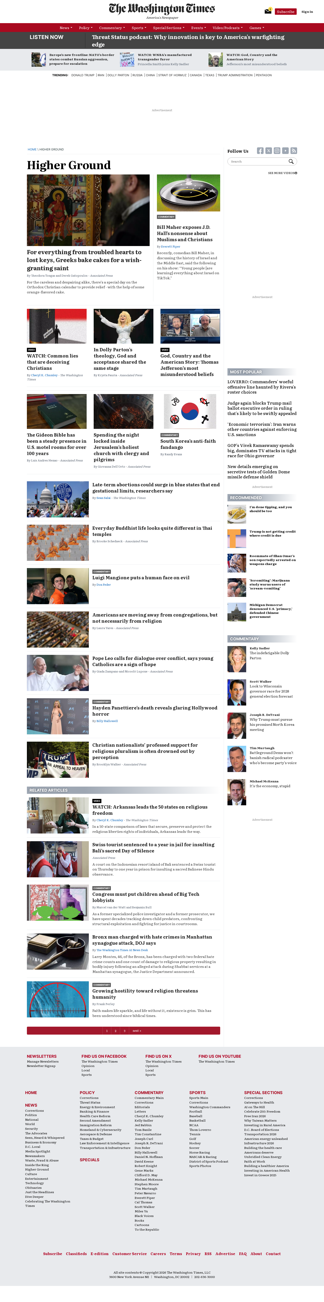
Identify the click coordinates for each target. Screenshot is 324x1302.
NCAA (193, 1125)
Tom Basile (143, 1129)
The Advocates (36, 1133)
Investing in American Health (267, 1170)
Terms (176, 1253)
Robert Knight (146, 1165)
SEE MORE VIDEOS (281, 173)
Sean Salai (104, 498)
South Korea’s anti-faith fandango (188, 443)
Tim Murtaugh (262, 748)
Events (197, 27)
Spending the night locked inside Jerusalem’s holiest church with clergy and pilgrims (121, 447)
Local (86, 1070)
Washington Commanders (209, 1107)
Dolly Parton (118, 75)
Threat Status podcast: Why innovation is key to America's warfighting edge (188, 40)
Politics (31, 1115)
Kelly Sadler (260, 648)
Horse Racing (199, 1152)
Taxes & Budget (92, 1138)
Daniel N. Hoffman (149, 1156)
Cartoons (142, 1224)
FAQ (243, 1253)
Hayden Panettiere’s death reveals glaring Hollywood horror (155, 710)
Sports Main (198, 1097)
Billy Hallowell (107, 721)
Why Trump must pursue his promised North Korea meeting (272, 724)
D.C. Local (32, 1146)
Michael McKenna (264, 781)
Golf (192, 1138)
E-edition (100, 1253)
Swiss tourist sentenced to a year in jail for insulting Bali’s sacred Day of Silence (153, 847)
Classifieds (76, 1253)
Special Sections (167, 27)
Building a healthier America (266, 1165)
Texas (209, 75)
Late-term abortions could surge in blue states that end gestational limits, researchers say (156, 487)
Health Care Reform (95, 1116)
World (30, 1124)
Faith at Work (254, 1161)
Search (293, 161)
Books (139, 1220)
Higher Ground (37, 1169)
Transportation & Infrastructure (105, 1147)
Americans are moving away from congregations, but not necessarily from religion (155, 617)
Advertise (225, 1253)
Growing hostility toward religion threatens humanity (145, 993)
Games (255, 27)
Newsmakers (35, 1156)
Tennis (194, 1134)
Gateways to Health (259, 1102)
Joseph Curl (144, 1138)
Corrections (34, 1110)
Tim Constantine (148, 1134)
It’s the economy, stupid (270, 785)
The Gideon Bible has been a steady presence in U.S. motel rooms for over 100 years (57, 443)
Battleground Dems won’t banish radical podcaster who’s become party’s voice (273, 757)
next (136, 1030)
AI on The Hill (254, 1107)
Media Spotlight (37, 1151)
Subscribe (285, 11)
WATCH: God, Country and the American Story (251, 56)
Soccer (194, 1147)
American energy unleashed (266, 1138)
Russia (137, 75)
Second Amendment (95, 1120)
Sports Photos (200, 1165)
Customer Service (129, 1253)
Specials (89, 1160)
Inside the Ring (37, 1165)
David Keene (144, 1161)
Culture (31, 1174)
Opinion (88, 1065)
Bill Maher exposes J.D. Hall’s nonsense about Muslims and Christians (184, 233)
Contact (273, 1253)
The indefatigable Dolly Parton (269, 655)
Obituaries (33, 1187)
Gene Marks (144, 1170)
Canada (196, 75)
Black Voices (144, 1215)
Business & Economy (40, 1142)
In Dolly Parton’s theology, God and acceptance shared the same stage (120, 358)
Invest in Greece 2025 (260, 1175)
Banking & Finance (94, 1111)
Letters (140, 1111)
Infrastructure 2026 (259, 1143)
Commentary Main (149, 1097)
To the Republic (147, 1229)
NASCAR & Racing (203, 1156)
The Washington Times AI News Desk (122, 950)
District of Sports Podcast (208, 1161)
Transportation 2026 (260, 1134)
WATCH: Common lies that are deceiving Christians (52, 361)
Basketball (197, 1120)
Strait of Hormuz (172, 75)
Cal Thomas (143, 1202)
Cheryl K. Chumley (44, 375)
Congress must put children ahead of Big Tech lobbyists (145, 897)
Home (32, 149)
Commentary (110, 27)
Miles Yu (141, 1211)
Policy (84, 27)
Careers (158, 1253)
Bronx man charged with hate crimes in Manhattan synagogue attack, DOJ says (152, 939)
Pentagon (264, 75)
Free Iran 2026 (255, 1116)
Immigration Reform (96, 1125)
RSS (208, 1253)
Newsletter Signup (41, 1065)
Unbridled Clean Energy (263, 1156)
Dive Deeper (34, 1196)
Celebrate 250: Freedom (262, 1111)
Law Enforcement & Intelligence (104, 1143)
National (32, 1119)
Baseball (195, 1116)
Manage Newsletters (43, 1061)
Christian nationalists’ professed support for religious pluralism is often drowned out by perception (145, 750)
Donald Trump (82, 75)
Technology (34, 1183)
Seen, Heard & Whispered (45, 1137)
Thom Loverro (200, 1129)
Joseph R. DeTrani (265, 714)
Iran (101, 75)
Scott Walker (261, 681)
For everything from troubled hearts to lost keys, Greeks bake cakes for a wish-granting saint (84, 259)
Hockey (195, 1143)
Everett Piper (170, 246)
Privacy (193, 1253)
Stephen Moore (147, 1184)
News (64, 27)
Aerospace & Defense (96, 1134)
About (256, 1253)
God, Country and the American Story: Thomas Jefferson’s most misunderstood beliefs (189, 364)
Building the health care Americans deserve (263, 1149)
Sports (137, 27)
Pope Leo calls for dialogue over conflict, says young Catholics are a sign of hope (152, 661)
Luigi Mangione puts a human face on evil (141, 577)
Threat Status (90, 1102)
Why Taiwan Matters (260, 1120)
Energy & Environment (97, 1107)
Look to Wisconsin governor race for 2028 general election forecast (271, 691)
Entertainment (36, 1178)
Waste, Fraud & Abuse (42, 1160)
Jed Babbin (143, 1125)
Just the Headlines (39, 1192)
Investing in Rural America (264, 1125)
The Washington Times (100, 1061)
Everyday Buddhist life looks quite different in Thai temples (152, 530)
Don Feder (104, 584)
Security (31, 1128)
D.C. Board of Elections (261, 1129)
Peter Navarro (145, 1193)
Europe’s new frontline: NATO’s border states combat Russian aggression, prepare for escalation (81, 59)
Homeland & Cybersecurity (100, 1129)
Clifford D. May (146, 1175)
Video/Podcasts (226, 27)
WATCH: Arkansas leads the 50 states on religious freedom (149, 809)
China (150, 75)
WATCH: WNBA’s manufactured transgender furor (165, 56)
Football (195, 1111)
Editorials (142, 1107)
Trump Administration (235, 75)
